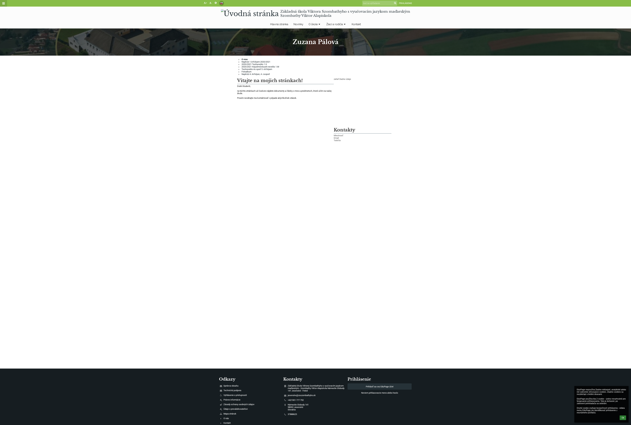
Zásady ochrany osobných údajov (238, 404)
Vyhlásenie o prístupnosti (235, 395)
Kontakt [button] (356, 24)
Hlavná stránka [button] (279, 24)
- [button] (211, 3)
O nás (226, 418)
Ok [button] (623, 418)
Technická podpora (232, 390)
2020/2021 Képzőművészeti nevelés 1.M (260, 66)
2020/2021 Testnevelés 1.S (254, 64)
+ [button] (206, 3)
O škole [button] (313, 24)
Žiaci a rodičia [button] (334, 24)
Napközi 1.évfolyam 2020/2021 (256, 62)
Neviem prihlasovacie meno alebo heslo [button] (379, 393)
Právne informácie (231, 400)
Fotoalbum (246, 71)
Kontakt (227, 423)
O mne (245, 59)
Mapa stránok (229, 413)
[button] (215, 3)
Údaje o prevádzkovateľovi (235, 409)
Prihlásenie (405, 3)
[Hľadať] (395, 3)
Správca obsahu (230, 386)
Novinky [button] (298, 24)
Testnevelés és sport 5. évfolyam (257, 69)
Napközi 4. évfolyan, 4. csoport (256, 74)
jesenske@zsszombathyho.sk (302, 395)
